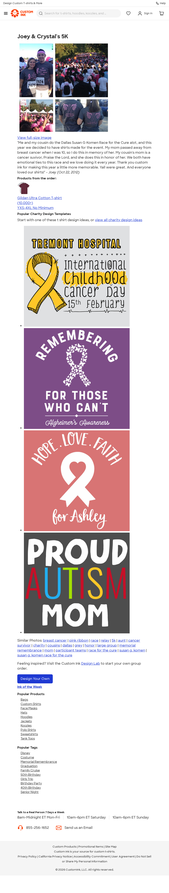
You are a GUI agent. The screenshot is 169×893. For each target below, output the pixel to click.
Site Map (111, 846)
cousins (53, 645)
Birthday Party (31, 783)
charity (39, 645)
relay (105, 640)
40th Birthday (31, 788)
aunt (122, 640)
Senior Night (30, 792)
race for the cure (102, 650)
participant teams (71, 650)
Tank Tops (28, 738)
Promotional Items (90, 846)
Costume (27, 757)
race (95, 640)
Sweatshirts (29, 734)
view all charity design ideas (118, 220)
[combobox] (78, 13)
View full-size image (34, 138)
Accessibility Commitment (92, 856)
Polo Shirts (28, 730)
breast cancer (55, 640)
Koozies (26, 725)
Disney (25, 753)
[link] (22, 13)
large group (107, 645)
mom (48, 650)
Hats (24, 712)
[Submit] (41, 13)
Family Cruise (30, 770)
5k (114, 640)
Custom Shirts (31, 704)
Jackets (26, 721)
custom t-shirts (104, 851)
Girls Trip (27, 779)
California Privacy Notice (55, 856)
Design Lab (90, 663)
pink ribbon (78, 640)
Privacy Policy (27, 856)
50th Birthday (31, 775)
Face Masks (29, 708)
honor (90, 645)
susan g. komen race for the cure (44, 655)
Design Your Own (35, 679)
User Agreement (123, 856)
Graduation (29, 766)
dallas (67, 645)
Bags (24, 699)
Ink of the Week (29, 687)
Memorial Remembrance (39, 762)
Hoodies (26, 717)
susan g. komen (132, 650)
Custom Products (64, 846)
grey (78, 645)
